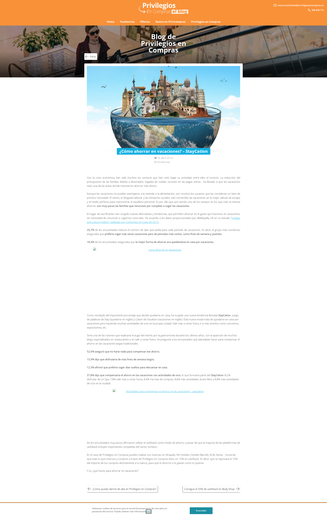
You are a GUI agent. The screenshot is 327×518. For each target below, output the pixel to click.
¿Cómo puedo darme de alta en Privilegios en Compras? (124, 489)
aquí (148, 511)
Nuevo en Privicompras (170, 21)
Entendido (201, 510)
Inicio (93, 56)
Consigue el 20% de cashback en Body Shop (209, 489)
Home (110, 21)
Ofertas (145, 21)
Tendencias (127, 21)
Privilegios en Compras (205, 21)
